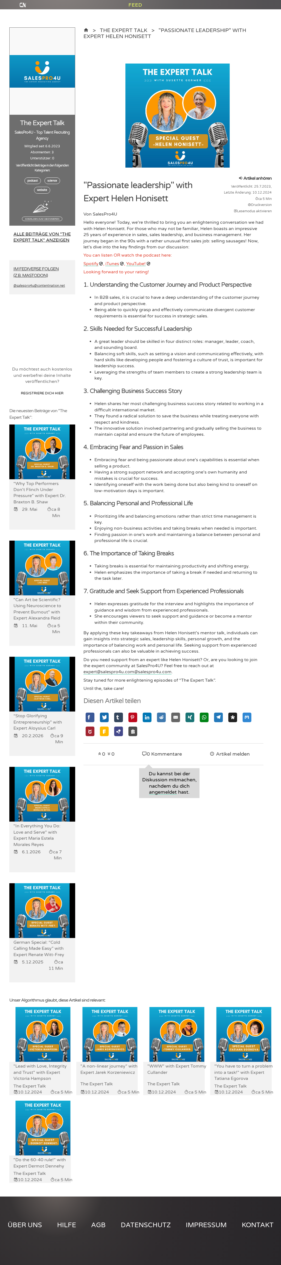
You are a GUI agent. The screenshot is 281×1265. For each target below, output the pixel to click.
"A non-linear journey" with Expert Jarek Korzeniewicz (108, 1069)
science (52, 180)
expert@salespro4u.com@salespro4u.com (127, 672)
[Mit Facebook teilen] (90, 717)
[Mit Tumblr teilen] (118, 717)
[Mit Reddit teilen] (161, 717)
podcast (32, 180)
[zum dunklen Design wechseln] (262, 20)
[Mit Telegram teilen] (218, 717)
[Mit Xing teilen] (190, 717)
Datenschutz (146, 1225)
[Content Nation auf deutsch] (86, 30)
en (251, 13)
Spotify (91, 263)
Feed (135, 14)
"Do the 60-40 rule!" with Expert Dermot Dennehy (39, 1163)
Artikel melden (232, 754)
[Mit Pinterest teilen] (132, 717)
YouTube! (136, 263)
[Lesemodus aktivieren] (268, 19)
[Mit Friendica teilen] (104, 731)
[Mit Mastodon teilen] (247, 717)
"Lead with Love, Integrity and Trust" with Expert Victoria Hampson (40, 1072)
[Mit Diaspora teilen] (232, 717)
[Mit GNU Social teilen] (90, 731)
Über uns (25, 1225)
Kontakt (258, 1225)
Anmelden (257, 7)
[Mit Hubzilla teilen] (118, 731)
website (42, 190)
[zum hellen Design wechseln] (246, 20)
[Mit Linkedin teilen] (147, 717)
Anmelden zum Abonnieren (42, 218)
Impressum (206, 1225)
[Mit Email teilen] (175, 717)
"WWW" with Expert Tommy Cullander (176, 1069)
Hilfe (66, 1225)
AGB (98, 1225)
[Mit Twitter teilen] (104, 717)
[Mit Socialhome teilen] (132, 731)
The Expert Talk (123, 30)
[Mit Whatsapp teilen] (204, 717)
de (264, 13)
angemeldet (163, 792)
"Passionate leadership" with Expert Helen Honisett (164, 33)
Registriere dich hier (42, 393)
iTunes (112, 263)
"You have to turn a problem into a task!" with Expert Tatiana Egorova (243, 1072)
